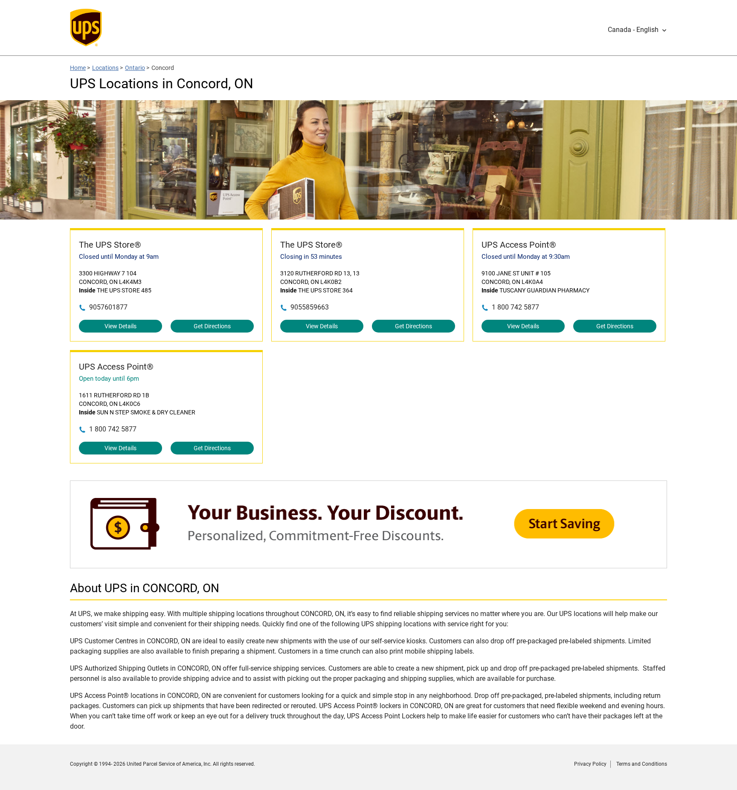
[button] (637, 30)
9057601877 (108, 307)
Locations (105, 67)
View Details (120, 326)
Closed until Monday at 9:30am (526, 256)
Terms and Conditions (641, 764)
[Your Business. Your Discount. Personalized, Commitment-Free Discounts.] (368, 564)
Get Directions (212, 326)
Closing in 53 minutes (311, 256)
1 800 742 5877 (515, 307)
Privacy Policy (590, 764)
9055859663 (309, 307)
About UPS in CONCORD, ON (144, 588)
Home (78, 67)
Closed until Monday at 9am (119, 256)
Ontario (135, 67)
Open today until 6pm (109, 378)
